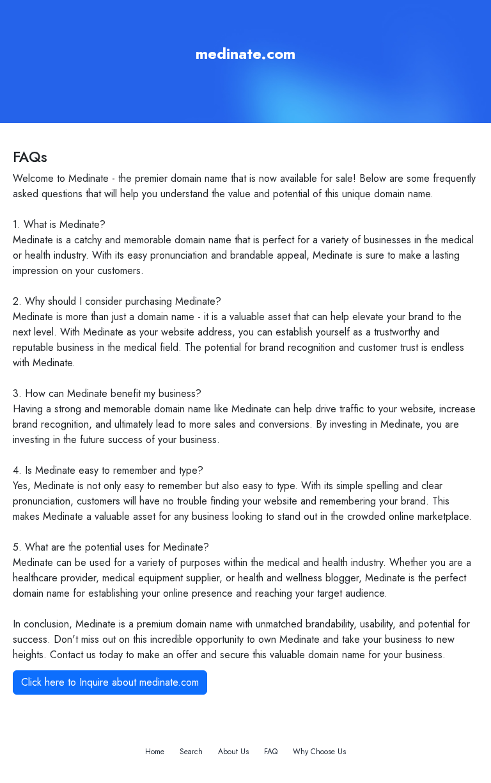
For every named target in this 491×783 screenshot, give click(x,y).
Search (191, 751)
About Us (233, 751)
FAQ (270, 751)
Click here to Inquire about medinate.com (110, 682)
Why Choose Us (319, 751)
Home (154, 751)
